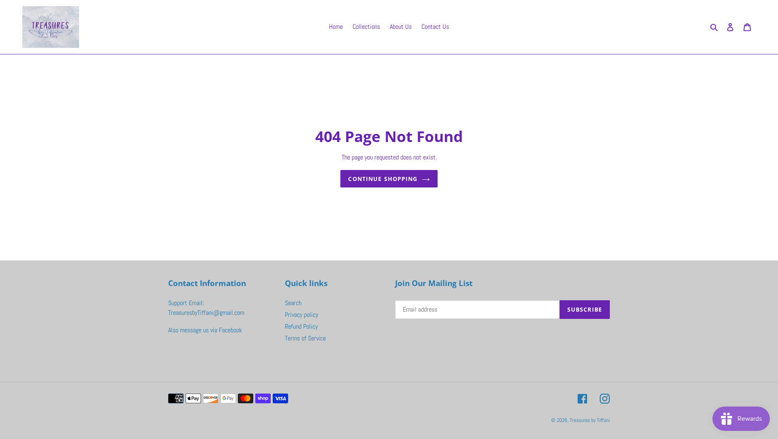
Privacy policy (301, 314)
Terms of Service (305, 338)
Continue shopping (382, 179)
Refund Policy (301, 326)
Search (293, 303)
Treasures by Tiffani (590, 420)
